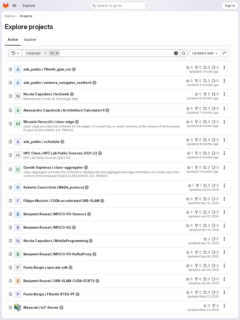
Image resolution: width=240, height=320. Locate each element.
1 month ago (210, 71)
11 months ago (209, 171)
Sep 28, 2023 (209, 256)
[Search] (183, 53)
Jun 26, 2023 (210, 270)
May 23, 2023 (209, 296)
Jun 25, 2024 (210, 216)
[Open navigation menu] (14, 5)
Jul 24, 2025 (210, 189)
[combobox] (204, 53)
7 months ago (209, 112)
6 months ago (209, 98)
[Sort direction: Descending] (224, 53)
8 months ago (209, 126)
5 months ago (209, 85)
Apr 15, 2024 (210, 229)
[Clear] (176, 53)
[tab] (13, 39)
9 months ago (209, 157)
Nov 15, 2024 (210, 203)
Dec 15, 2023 (210, 243)
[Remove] (57, 53)
